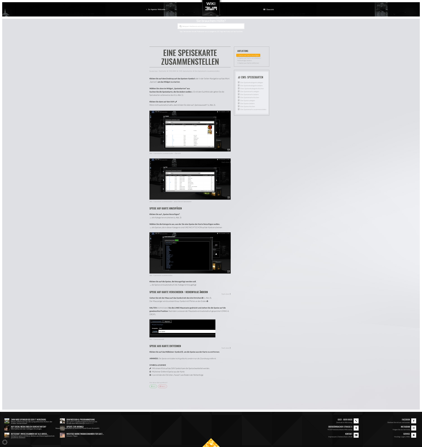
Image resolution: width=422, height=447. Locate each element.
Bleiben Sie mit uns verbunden (398, 422)
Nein (163, 386)
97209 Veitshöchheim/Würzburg (339, 429)
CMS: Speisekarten (186, 71)
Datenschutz (342, 437)
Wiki (408, 437)
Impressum (332, 437)
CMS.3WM (172, 71)
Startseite (163, 71)
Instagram (405, 427)
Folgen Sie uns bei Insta (401, 429)
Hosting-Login (399, 437)
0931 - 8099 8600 (345, 419)
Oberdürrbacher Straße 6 (340, 427)
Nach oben (225, 162)
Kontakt (348, 434)
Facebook (406, 419)
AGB (350, 437)
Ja (153, 386)
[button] (5, 442)
